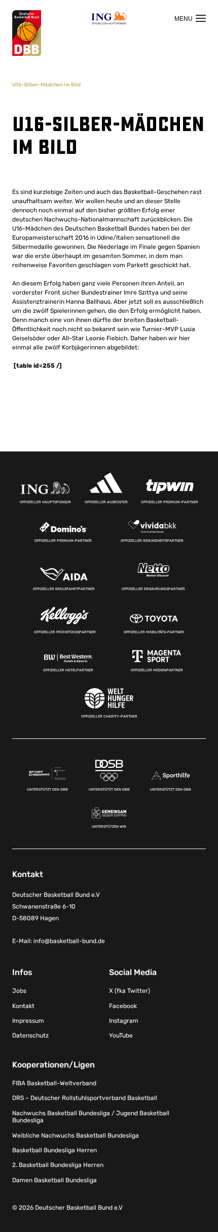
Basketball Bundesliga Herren (54, 1150)
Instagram (123, 1020)
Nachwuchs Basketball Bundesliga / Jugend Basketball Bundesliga (90, 1117)
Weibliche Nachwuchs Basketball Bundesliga (75, 1135)
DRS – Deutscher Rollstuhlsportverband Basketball (84, 1097)
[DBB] (26, 33)
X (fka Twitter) (129, 990)
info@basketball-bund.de (69, 941)
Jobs (19, 990)
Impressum (28, 1020)
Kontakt (23, 1006)
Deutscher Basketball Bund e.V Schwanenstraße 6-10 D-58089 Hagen (56, 906)
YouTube (121, 1035)
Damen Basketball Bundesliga (54, 1180)
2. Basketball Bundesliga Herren (57, 1165)
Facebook (123, 1006)
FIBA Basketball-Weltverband (54, 1083)
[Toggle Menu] (190, 18)
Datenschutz (30, 1035)
